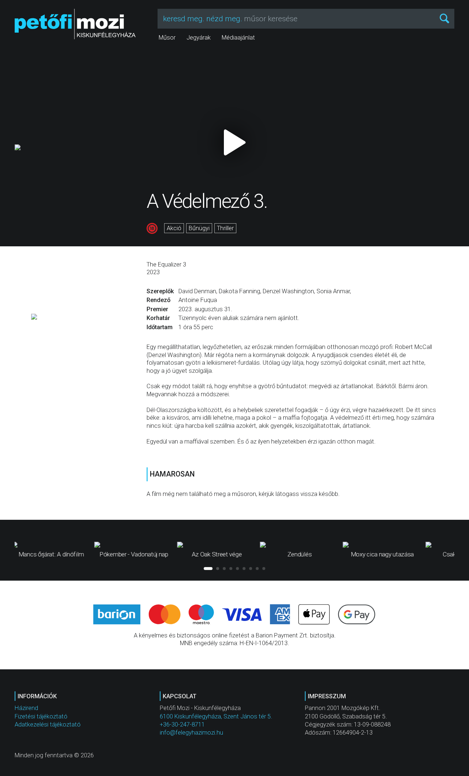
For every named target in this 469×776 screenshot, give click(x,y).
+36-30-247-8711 (182, 724)
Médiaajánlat (238, 37)
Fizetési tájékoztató (41, 716)
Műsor (167, 37)
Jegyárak (199, 37)
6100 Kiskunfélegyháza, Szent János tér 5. (216, 716)
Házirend (26, 708)
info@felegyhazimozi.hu (191, 732)
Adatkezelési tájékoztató (48, 724)
